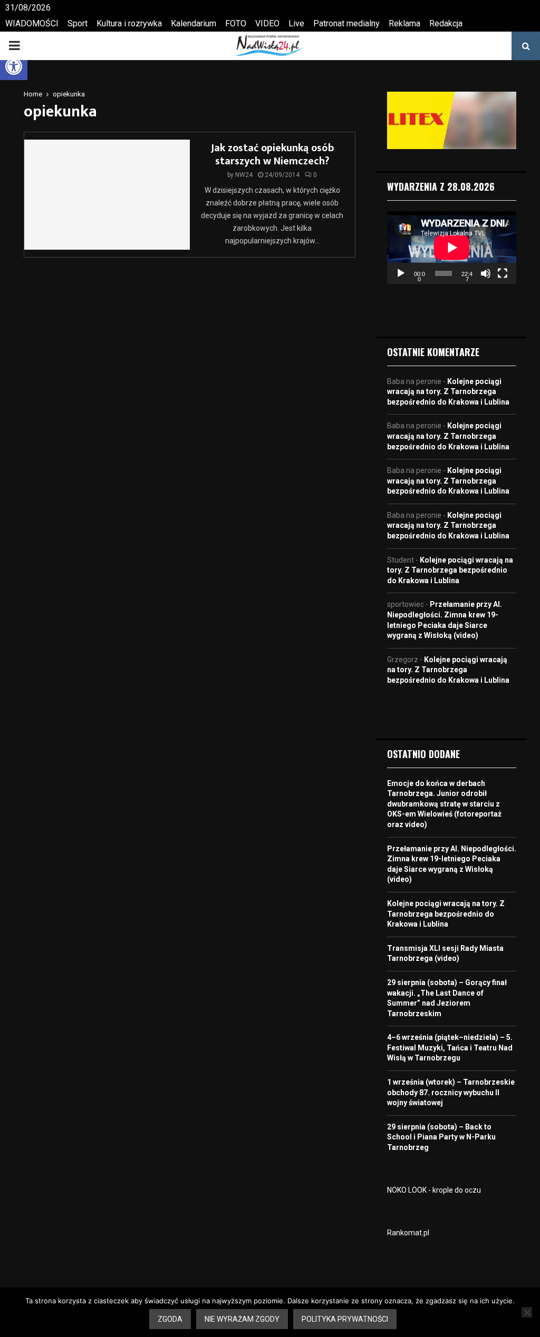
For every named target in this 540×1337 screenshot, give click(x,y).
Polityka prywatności (345, 1319)
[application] (451, 247)
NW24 (244, 175)
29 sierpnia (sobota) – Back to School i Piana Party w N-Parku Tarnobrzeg (441, 1137)
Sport (78, 23)
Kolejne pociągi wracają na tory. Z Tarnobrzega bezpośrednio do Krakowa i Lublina (448, 391)
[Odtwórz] (401, 273)
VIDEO (267, 23)
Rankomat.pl (408, 1232)
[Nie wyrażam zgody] (527, 1312)
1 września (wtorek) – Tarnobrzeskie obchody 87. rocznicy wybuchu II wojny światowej (451, 1092)
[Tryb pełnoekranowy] (502, 273)
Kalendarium (193, 23)
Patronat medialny (346, 23)
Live (296, 23)
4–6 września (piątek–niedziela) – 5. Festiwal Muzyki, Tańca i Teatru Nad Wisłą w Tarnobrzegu (450, 1047)
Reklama (404, 23)
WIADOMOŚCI (32, 23)
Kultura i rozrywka (129, 23)
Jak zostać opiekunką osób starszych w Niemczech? (272, 154)
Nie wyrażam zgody (242, 1319)
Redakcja (445, 23)
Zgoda (170, 1319)
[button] (13, 66)
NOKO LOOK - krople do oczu (434, 1190)
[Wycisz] (485, 273)
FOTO (235, 23)
